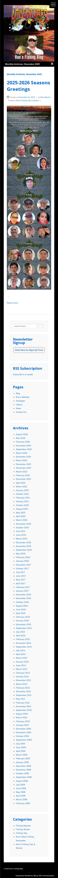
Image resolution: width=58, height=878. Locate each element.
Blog (18, 393)
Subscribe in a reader (23, 374)
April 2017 (20, 583)
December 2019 (23, 524)
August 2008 (22, 781)
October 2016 (22, 602)
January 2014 (22, 662)
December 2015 (23, 624)
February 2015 (23, 639)
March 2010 (21, 717)
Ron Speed (45, 97)
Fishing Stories (23, 829)
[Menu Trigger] (53, 4)
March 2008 (21, 799)
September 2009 (24, 740)
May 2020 (20, 512)
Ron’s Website (22, 397)
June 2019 (21, 535)
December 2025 (23, 445)
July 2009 (20, 743)
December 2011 (23, 691)
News (18, 408)
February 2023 (23, 475)
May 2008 (20, 792)
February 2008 (23, 803)
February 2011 (23, 703)
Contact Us (21, 412)
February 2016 (23, 617)
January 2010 (22, 725)
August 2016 (22, 606)
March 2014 (21, 658)
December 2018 (23, 542)
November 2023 (23, 468)
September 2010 (24, 710)
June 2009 (21, 747)
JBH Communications (46, 876)
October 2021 (22, 494)
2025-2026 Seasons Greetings (28, 85)
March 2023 (21, 471)
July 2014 (20, 650)
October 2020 (22, 505)
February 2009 (23, 758)
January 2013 (22, 676)
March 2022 (21, 486)
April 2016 (20, 613)
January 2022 (22, 490)
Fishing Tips (21, 833)
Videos (19, 404)
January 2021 (22, 501)
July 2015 (20, 632)
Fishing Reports (23, 825)
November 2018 (23, 546)
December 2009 (23, 729)
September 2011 (24, 695)
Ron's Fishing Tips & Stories (27, 101)
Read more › (13, 303)
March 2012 (21, 684)
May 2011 (20, 699)
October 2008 (22, 773)
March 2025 (21, 453)
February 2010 (23, 721)
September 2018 (24, 550)
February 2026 (23, 442)
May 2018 (20, 553)
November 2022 (23, 479)
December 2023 (23, 464)
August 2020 (22, 509)
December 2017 (23, 565)
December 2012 (23, 680)
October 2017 (22, 568)
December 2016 (23, 594)
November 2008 (23, 770)
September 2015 (24, 628)
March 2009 (21, 755)
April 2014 (20, 654)
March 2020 (21, 520)
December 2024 (23, 456)
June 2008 (21, 788)
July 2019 (20, 531)
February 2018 (23, 557)
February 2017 (23, 587)
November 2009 (23, 732)
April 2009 (20, 751)
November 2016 (23, 598)
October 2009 (22, 736)
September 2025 (24, 449)
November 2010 (23, 706)
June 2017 (21, 576)
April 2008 (20, 796)
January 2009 (22, 762)
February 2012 (23, 688)
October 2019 (22, 527)
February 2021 (23, 497)
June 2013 (21, 665)
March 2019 (21, 538)
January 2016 (22, 620)
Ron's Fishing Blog (16, 869)
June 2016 (21, 609)
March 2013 (21, 669)
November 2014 (23, 643)
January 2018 (22, 561)
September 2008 (24, 777)
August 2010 (22, 714)
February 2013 (23, 673)
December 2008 (23, 766)
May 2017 (20, 579)
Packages (20, 401)
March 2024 (21, 460)
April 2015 (20, 635)
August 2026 (22, 434)
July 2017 (20, 572)
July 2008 (20, 784)
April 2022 (20, 483)
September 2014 (24, 647)
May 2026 (20, 438)
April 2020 (20, 516)
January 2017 (22, 591)
